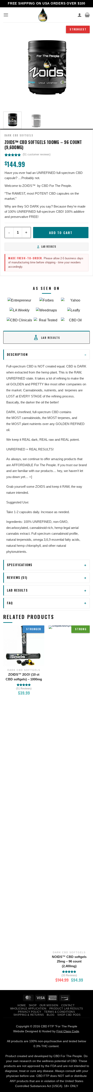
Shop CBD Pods (69, 1014)
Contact (67, 1005)
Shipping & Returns (28, 1014)
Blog (50, 1014)
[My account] (79, 15)
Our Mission (49, 1005)
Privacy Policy (29, 1011)
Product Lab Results (66, 1008)
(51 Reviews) (24, 688)
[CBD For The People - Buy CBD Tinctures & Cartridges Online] (43, 14)
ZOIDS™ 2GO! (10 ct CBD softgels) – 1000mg (24, 677)
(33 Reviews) (69, 975)
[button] (5, 14)
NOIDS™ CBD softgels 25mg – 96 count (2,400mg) (69, 961)
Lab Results (48, 246)
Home (22, 1005)
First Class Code (67, 1031)
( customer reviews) (36, 154)
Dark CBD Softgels (19, 135)
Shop (33, 1005)
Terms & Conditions (59, 1011)
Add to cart (60, 232)
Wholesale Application (28, 1008)
